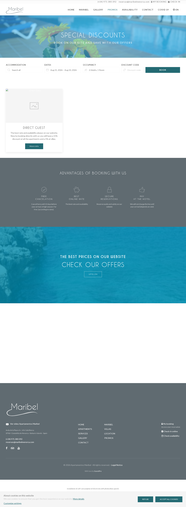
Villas (107, 429)
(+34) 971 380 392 (107, 2)
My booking (168, 424)
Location (109, 433)
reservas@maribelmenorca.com (134, 2)
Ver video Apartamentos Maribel (25, 424)
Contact (83, 442)
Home (81, 424)
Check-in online (170, 431)
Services (83, 433)
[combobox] (62, 70)
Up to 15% (93, 274)
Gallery (82, 438)
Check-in (175, 2)
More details (78, 499)
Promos (108, 438)
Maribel (108, 424)
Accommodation (16, 65)
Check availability (171, 436)
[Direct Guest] (34, 106)
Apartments (85, 429)
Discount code (130, 65)
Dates (47, 65)
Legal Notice (116, 465)
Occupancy (89, 65)
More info (34, 146)
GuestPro (97, 471)
